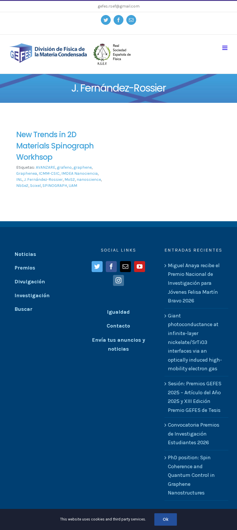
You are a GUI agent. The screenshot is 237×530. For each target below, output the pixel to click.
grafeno (64, 167)
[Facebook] (111, 266)
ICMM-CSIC (49, 173)
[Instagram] (118, 280)
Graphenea (26, 173)
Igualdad (118, 312)
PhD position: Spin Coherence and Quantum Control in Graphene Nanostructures (191, 475)
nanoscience (89, 179)
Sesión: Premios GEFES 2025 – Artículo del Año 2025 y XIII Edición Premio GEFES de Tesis (194, 396)
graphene (82, 167)
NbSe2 (22, 185)
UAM (73, 185)
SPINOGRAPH (54, 185)
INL (19, 179)
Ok (166, 519)
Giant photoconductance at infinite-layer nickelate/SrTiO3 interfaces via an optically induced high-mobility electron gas (195, 342)
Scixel (35, 185)
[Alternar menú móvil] (225, 48)
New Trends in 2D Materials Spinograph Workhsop (55, 145)
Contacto (118, 326)
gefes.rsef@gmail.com (119, 6)
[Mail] (125, 266)
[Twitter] (97, 266)
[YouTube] (139, 266)
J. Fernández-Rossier (43, 179)
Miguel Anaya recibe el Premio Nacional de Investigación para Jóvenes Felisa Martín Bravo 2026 (194, 283)
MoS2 (69, 179)
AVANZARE (45, 167)
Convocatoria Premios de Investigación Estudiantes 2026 (193, 434)
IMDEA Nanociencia (79, 173)
